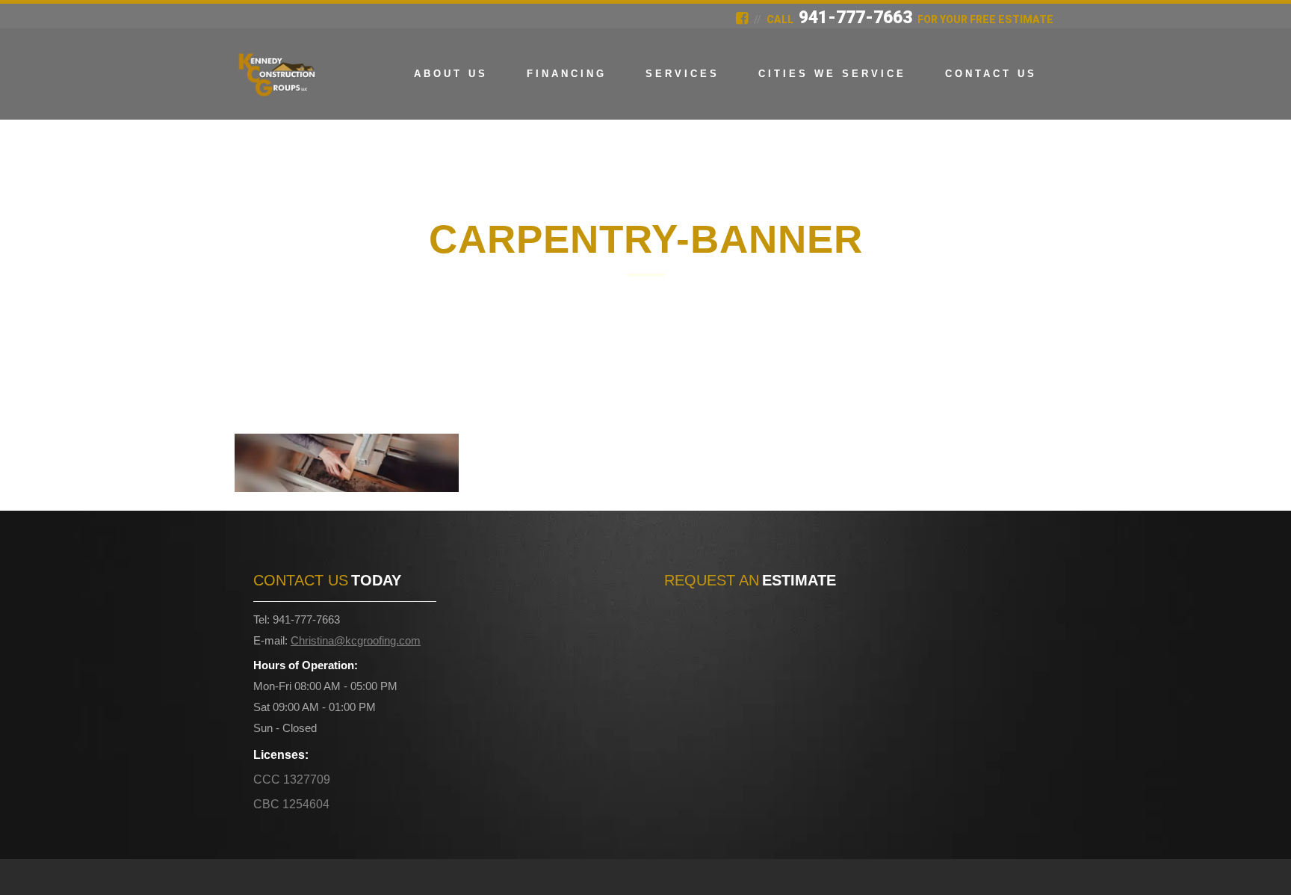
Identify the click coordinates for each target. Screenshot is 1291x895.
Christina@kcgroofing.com (356, 640)
